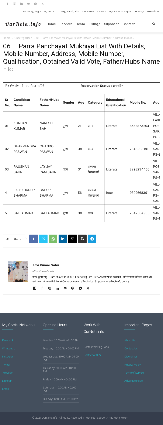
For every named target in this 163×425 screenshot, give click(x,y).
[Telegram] (35, 4)
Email (5, 388)
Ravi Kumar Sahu (45, 265)
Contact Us (131, 348)
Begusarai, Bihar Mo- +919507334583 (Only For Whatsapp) (96, 11)
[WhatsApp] (53, 239)
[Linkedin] (21, 4)
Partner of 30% (92, 355)
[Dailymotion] (35, 288)
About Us (129, 340)
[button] (154, 24)
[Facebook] (7, 4)
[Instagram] (14, 4)
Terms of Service (134, 372)
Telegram (7, 372)
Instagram (8, 356)
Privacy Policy (132, 364)
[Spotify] (74, 288)
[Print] (82, 239)
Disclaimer (130, 356)
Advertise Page (133, 380)
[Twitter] (42, 4)
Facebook (8, 340)
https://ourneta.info (43, 271)
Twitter (6, 364)
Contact (129, 24)
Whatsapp (8, 348)
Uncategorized (23, 38)
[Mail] (28, 4)
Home (51, 24)
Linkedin (7, 380)
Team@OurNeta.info (147, 11)
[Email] (72, 239)
